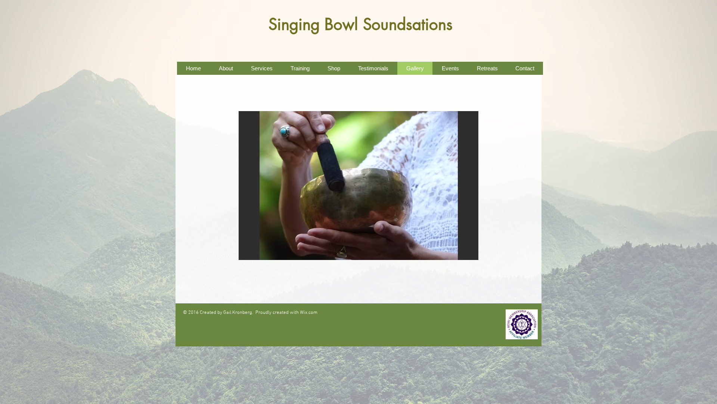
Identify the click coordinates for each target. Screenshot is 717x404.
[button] (358, 185)
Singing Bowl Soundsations (361, 24)
